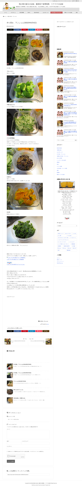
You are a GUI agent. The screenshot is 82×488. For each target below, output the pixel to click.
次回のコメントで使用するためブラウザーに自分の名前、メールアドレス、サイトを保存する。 (26, 451)
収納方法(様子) (67, 246)
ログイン (58, 258)
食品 (58, 164)
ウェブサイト (9, 446)
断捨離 (58, 172)
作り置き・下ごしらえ (13, 16)
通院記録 (68, 250)
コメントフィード (60, 261)
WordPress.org (60, 263)
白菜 (58, 250)
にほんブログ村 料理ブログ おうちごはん (16, 264)
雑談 (58, 170)
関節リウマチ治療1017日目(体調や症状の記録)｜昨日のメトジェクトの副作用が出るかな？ (70, 113)
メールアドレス (25, 441)
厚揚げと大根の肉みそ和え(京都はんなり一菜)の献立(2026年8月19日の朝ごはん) (70, 88)
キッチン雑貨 (59, 166)
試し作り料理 (59, 158)
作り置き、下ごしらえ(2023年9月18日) (22, 372)
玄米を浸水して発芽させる (19, 398)
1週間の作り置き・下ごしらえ (62, 156)
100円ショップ (60, 233)
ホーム (5, 16)
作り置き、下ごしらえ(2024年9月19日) (22, 364)
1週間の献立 (59, 150)
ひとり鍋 (59, 235)
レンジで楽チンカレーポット (63, 243)
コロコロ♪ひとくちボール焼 (63, 237)
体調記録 (73, 243)
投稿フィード (59, 259)
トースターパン (73, 237)
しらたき (74, 233)
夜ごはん (59, 248)
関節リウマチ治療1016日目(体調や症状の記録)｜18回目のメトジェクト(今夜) (70, 132)
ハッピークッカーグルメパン (63, 239)
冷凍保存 (59, 246)
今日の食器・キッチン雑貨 (62, 168)
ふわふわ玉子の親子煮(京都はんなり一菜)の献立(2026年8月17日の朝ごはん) (70, 123)
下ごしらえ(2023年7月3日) (20, 381)
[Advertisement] (17, 308)
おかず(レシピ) (60, 152)
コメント (8, 429)
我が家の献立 (59, 148)
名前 (8, 441)
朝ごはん (69, 248)
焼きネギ (74, 248)
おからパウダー (68, 233)
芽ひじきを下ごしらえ (18, 389)
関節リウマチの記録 (60, 174)
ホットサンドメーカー (62, 241)
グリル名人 (69, 235)
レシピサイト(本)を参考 (61, 160)
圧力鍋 (73, 246)
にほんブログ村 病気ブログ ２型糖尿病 (15, 259)
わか (48, 324)
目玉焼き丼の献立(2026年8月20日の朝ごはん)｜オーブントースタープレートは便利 (70, 70)
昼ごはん (64, 248)
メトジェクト (71, 241)
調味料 (58, 162)
